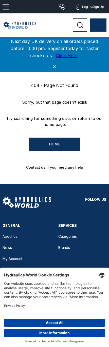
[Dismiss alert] (54, 67)
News (7, 247)
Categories (67, 236)
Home (54, 144)
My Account (12, 258)
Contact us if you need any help (54, 167)
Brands (64, 247)
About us (10, 236)
